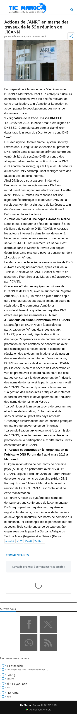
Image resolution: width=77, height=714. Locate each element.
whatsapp (28, 642)
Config (10, 675)
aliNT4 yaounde (16, 684)
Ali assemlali (14, 666)
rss (48, 642)
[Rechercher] (72, 10)
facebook (28, 624)
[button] (71, 36)
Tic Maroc (25, 705)
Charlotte (12, 693)
